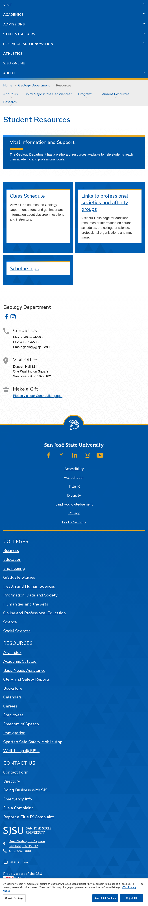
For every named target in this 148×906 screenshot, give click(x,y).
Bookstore (12, 688)
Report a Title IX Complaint (28, 817)
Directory (11, 781)
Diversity (74, 495)
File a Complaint (18, 808)
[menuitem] (11, 94)
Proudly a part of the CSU (22, 874)
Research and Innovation (28, 44)
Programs (85, 94)
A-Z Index (12, 652)
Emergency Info (17, 799)
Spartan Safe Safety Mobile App (32, 742)
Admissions (14, 24)
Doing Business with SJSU (27, 790)
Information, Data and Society (30, 595)
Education (12, 559)
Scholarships (24, 268)
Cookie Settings (74, 522)
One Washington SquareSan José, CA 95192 (27, 843)
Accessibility (74, 469)
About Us (10, 94)
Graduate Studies (19, 577)
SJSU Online (14, 63)
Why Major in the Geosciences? (49, 94)
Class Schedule (27, 196)
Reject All (131, 898)
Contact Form (16, 772)
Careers (10, 706)
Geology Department (34, 85)
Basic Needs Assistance (24, 670)
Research (10, 102)
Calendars (12, 697)
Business (11, 550)
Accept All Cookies (105, 898)
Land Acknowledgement (74, 504)
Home (7, 85)
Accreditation (74, 477)
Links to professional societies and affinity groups (104, 203)
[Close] (142, 884)
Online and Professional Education (34, 613)
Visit (7, 5)
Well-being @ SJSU (21, 750)
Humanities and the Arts (25, 604)
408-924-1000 (20, 851)
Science (10, 622)
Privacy (74, 513)
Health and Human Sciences (29, 586)
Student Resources (115, 94)
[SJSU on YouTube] (100, 455)
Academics (13, 14)
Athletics (13, 53)
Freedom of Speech (21, 724)
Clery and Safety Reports (26, 679)
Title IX (74, 486)
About (9, 73)
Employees (13, 715)
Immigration (14, 733)
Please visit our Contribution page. (37, 395)
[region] (74, 892)
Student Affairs (19, 34)
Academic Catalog (20, 661)
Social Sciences (17, 631)
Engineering (14, 568)
